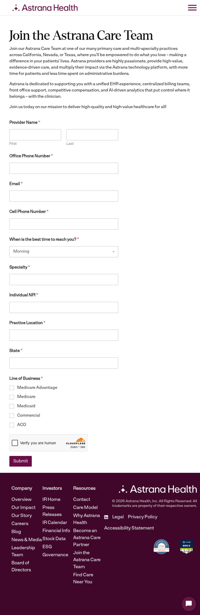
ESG (47, 547)
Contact (81, 500)
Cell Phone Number (28, 212)
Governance (55, 555)
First (13, 144)
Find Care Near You (83, 579)
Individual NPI (23, 295)
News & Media (26, 540)
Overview (21, 500)
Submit (20, 461)
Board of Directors (21, 567)
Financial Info (56, 531)
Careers (19, 524)
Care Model (85, 508)
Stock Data (54, 539)
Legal (118, 517)
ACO (21, 425)
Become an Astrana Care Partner (87, 538)
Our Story (21, 516)
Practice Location (27, 323)
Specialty (19, 267)
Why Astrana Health (86, 519)
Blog (16, 532)
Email (16, 184)
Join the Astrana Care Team (87, 560)
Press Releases (52, 511)
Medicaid (26, 406)
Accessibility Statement (129, 528)
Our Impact (23, 508)
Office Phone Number (31, 156)
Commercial (28, 416)
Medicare (26, 397)
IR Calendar (54, 523)
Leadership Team (23, 552)
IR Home (51, 500)
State (15, 351)
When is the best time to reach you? (44, 240)
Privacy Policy (142, 517)
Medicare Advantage (37, 388)
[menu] (192, 7)
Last (70, 144)
